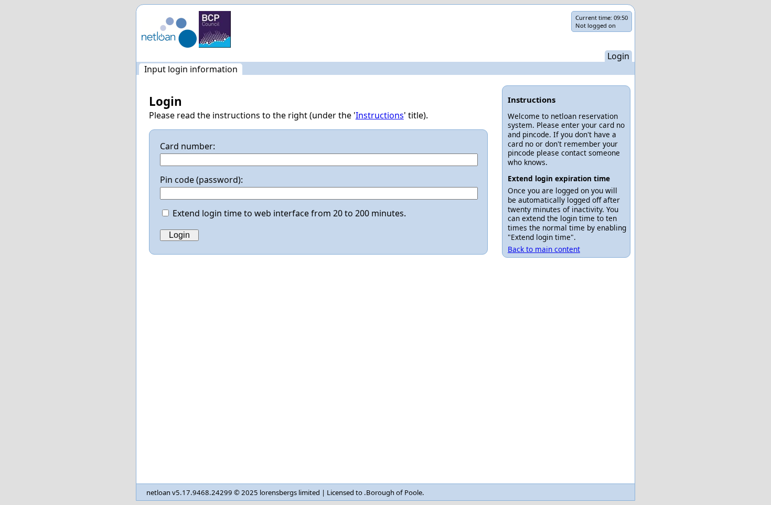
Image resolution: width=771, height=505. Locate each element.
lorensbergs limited (290, 492)
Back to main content (544, 249)
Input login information (191, 69)
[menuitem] (190, 69)
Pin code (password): (201, 179)
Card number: (187, 146)
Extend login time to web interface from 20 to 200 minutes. (289, 213)
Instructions (380, 115)
